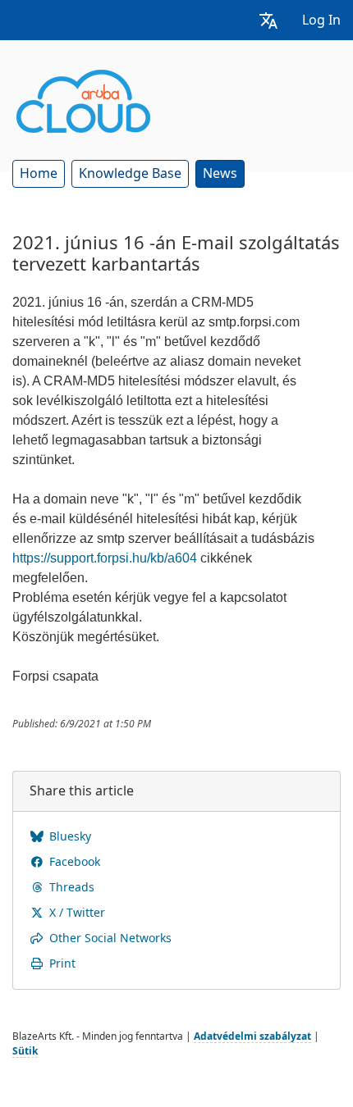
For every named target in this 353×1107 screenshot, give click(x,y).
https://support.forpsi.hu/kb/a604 (104, 558)
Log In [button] (321, 20)
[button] (268, 20)
